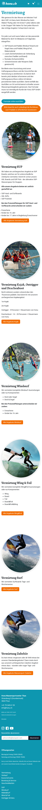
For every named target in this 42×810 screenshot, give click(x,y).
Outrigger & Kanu (8, 798)
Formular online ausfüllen (13, 101)
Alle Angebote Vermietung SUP (15, 220)
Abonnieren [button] (34, 738)
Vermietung (6, 773)
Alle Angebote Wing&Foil (12, 513)
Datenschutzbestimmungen (8, 715)
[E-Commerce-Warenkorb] (28, 4)
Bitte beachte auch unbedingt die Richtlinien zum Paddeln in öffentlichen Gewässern (21, 108)
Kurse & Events (7, 778)
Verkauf (4, 775)
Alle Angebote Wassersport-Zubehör (17, 673)
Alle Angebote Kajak (10, 322)
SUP (3, 787)
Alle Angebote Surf (10, 589)
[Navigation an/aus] (38, 4)
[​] (2, 729)
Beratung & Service (8, 781)
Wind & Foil (5, 795)
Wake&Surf (5, 793)
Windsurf (5, 790)
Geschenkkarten (7, 783)
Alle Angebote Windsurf (12, 422)
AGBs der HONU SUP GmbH (8, 712)
